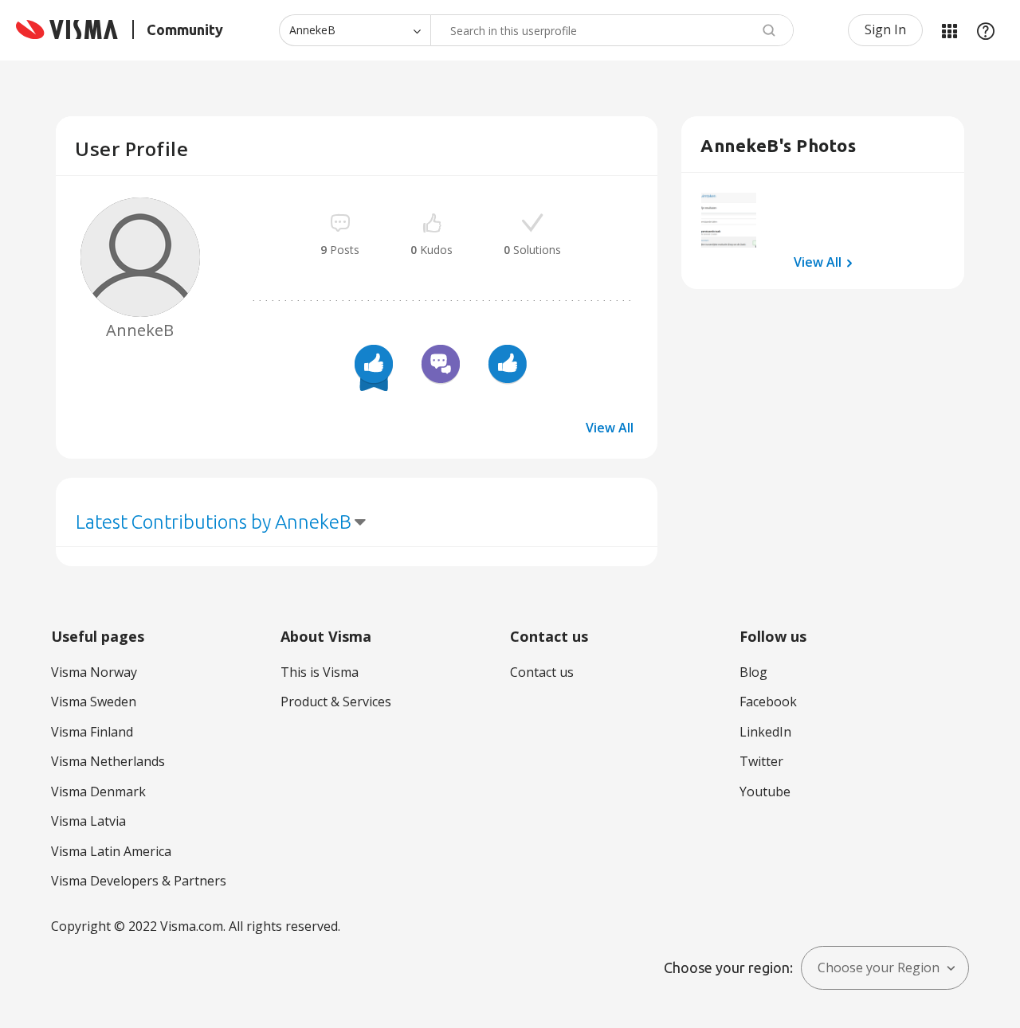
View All (610, 427)
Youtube (765, 791)
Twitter (761, 761)
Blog (753, 672)
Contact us (542, 672)
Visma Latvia (88, 821)
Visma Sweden (93, 701)
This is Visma (319, 672)
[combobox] (612, 30)
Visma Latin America (111, 851)
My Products (949, 30)
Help (985, 30)
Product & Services (335, 701)
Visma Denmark (98, 791)
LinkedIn (765, 732)
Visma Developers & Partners (138, 880)
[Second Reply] (440, 366)
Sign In (885, 29)
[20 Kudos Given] (373, 366)
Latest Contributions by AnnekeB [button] (213, 522)
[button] (728, 220)
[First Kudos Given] (507, 366)
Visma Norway (94, 672)
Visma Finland (92, 732)
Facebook (768, 701)
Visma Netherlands (108, 761)
